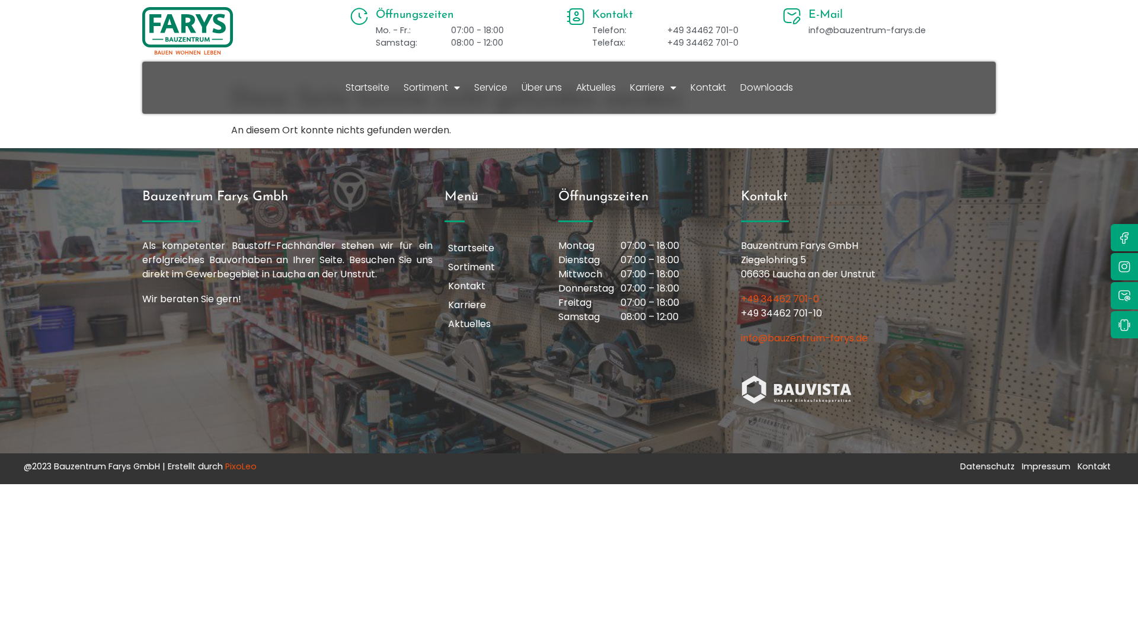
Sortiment (426, 87)
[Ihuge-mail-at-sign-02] (1124, 295)
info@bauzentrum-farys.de (804, 338)
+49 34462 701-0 (780, 299)
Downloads (766, 87)
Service (490, 87)
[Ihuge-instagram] (1124, 266)
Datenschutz (987, 466)
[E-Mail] (791, 16)
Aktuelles (596, 87)
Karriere (647, 87)
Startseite (367, 87)
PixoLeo (241, 466)
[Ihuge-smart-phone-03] (1124, 324)
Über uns (542, 87)
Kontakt (708, 87)
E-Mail (825, 15)
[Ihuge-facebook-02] (1124, 237)
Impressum (1046, 466)
